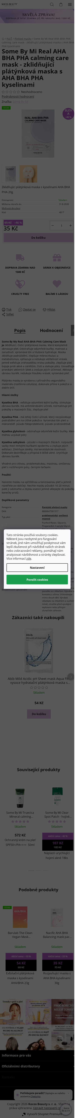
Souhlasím (37, 579)
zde (28, 558)
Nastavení (37, 567)
